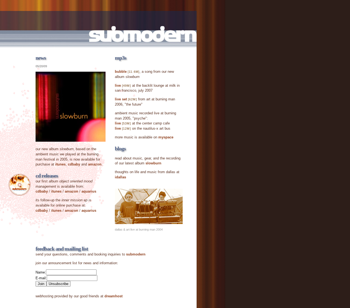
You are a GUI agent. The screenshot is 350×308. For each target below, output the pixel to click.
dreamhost (113, 296)
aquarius (88, 191)
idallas (120, 177)
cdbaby (74, 164)
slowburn (153, 163)
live (118, 85)
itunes (60, 164)
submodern (135, 254)
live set (121, 99)
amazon (94, 164)
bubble (121, 71)
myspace (165, 137)
